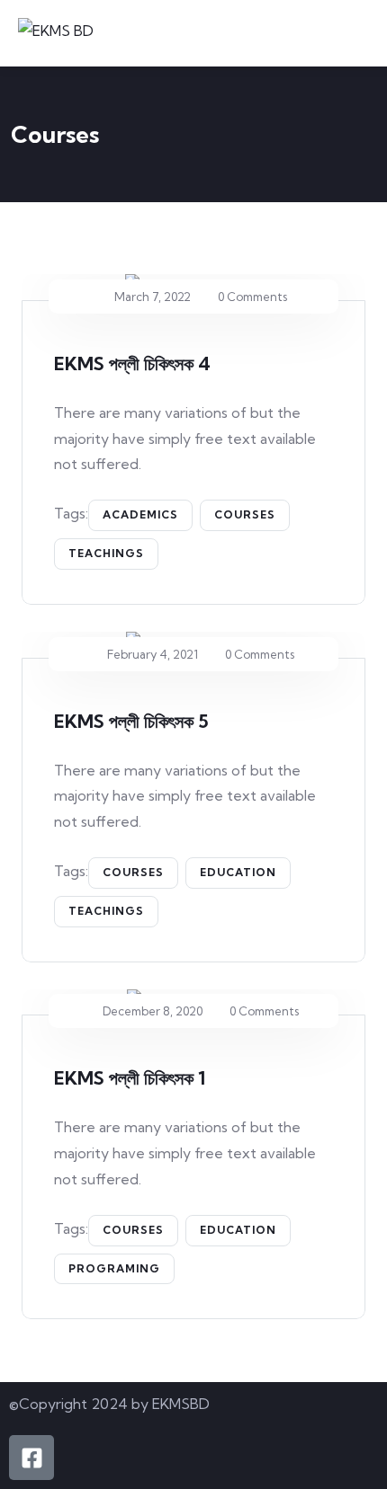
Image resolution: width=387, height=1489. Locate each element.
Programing (114, 1268)
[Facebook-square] (31, 1457)
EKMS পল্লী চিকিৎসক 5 (131, 721)
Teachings (106, 553)
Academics (140, 514)
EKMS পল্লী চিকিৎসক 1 (129, 1078)
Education (238, 872)
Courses (244, 514)
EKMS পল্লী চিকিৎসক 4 (132, 363)
